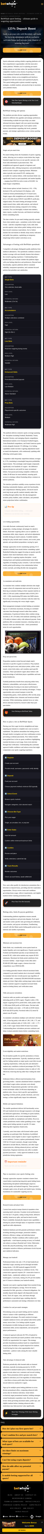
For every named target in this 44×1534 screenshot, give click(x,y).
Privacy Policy (32, 1501)
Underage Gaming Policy (15, 1505)
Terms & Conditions (13, 1501)
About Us (19, 1495)
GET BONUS (22, 1530)
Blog (10, 1495)
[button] (42, 4)
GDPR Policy (35, 1505)
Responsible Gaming (22, 1498)
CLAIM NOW (22, 50)
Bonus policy (22, 1511)
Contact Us (30, 1495)
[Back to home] (9, 4)
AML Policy (28, 1508)
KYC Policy (15, 1508)
